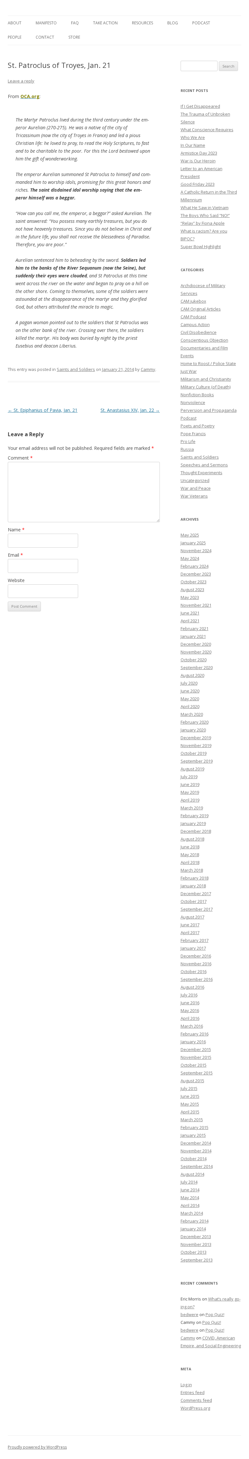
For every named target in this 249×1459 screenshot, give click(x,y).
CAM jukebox (193, 301)
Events (187, 356)
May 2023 (190, 597)
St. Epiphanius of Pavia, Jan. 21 (42, 410)
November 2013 (196, 1244)
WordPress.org (195, 1408)
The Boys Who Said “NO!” (205, 215)
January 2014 (193, 1229)
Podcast (201, 23)
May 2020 (190, 699)
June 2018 (190, 847)
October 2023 (194, 582)
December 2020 (196, 644)
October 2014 (194, 1158)
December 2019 (196, 738)
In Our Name (193, 145)
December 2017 (196, 893)
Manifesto (46, 23)
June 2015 (190, 1096)
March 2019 (192, 808)
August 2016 (192, 987)
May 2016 (190, 1010)
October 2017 (194, 901)
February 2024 (194, 566)
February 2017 (194, 940)
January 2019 (193, 823)
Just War (189, 371)
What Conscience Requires (207, 130)
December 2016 (196, 956)
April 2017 (190, 932)
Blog (172, 23)
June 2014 (190, 1190)
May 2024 (190, 558)
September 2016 (197, 979)
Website (16, 580)
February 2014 (194, 1221)
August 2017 (192, 917)
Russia (187, 449)
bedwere (189, 1314)
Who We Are (193, 137)
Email (15, 555)
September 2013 (197, 1260)
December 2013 (196, 1236)
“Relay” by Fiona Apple (203, 223)
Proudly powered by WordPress (37, 1447)
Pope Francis (193, 434)
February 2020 (194, 722)
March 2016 (192, 1026)
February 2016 (194, 1034)
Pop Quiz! (215, 1314)
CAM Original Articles (201, 309)
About (14, 23)
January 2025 (193, 543)
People (14, 37)
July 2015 (189, 1088)
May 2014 (190, 1197)
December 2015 (196, 1049)
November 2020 (196, 652)
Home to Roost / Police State (208, 363)
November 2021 (196, 605)
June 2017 (190, 925)
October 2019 (194, 753)
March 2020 (192, 714)
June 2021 (190, 613)
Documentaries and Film (204, 348)
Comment (20, 458)
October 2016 (194, 971)
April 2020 (190, 706)
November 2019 (196, 745)
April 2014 (190, 1205)
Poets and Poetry (198, 426)
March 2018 (192, 870)
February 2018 (194, 878)
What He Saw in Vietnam (205, 207)
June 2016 (190, 1003)
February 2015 (194, 1127)
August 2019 (192, 769)
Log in (186, 1385)
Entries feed (193, 1392)
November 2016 (196, 964)
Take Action (105, 23)
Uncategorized (195, 480)
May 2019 (190, 792)
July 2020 (189, 683)
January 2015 (193, 1135)
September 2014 (197, 1166)
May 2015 (190, 1104)
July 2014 (189, 1182)
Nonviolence (193, 402)
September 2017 (197, 909)
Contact (45, 37)
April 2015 (190, 1112)
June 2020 (190, 691)
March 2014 (192, 1213)
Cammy (148, 369)
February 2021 (194, 628)
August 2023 (192, 589)
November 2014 (196, 1151)
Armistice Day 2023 (199, 153)
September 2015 (197, 1073)
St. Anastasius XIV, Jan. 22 (130, 410)
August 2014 (192, 1174)
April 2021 (190, 621)
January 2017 (193, 948)
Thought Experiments (201, 473)
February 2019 (194, 815)
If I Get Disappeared (200, 106)
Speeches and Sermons (204, 465)
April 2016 (190, 1018)
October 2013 (194, 1252)
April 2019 (190, 800)
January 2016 (193, 1042)
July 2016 (189, 995)
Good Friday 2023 (198, 184)
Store (74, 37)
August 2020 (192, 675)
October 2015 (194, 1065)
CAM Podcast (193, 317)
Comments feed (196, 1400)
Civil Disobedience (199, 332)
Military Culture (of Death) (206, 387)
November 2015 (196, 1057)
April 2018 (190, 862)
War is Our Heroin (198, 161)
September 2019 (197, 761)
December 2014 (196, 1143)
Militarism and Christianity (206, 379)
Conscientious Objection (204, 340)
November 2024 (196, 550)
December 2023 (196, 574)
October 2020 (194, 660)
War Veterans (194, 496)
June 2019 (190, 784)
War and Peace (196, 488)
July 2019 (189, 777)
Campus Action (195, 324)
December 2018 (196, 831)
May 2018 (190, 854)
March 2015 (192, 1120)
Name (16, 530)
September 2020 (197, 667)
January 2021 (193, 636)
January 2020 (193, 730)
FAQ (75, 23)
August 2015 (192, 1081)
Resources (142, 23)
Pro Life (188, 441)
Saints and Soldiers (76, 369)
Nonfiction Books (197, 395)
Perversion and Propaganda (209, 410)
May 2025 (190, 535)
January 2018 (193, 886)
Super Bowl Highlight (201, 246)
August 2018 (192, 839)
